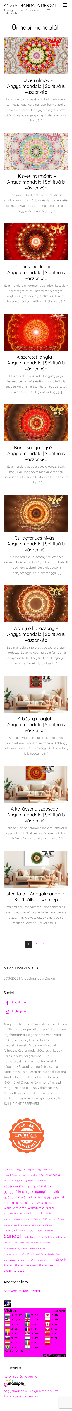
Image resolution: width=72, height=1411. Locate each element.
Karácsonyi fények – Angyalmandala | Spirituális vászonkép (36, 272)
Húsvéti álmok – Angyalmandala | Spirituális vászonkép (36, 86)
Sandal (12, 1236)
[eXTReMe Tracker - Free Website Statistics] (7, 1306)
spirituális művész (53, 1254)
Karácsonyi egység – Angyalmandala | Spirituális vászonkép (36, 453)
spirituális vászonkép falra (16, 1260)
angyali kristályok (25, 1169)
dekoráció (8, 1180)
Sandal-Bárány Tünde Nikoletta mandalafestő (45, 1237)
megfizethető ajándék (31, 1230)
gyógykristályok (39, 1186)
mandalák (11, 1230)
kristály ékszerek (15, 1202)
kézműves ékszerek (41, 1208)
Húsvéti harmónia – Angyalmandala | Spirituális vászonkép (36, 182)
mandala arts (43, 1213)
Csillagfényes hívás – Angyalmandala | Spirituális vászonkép (36, 543)
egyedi (19, 1180)
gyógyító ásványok (18, 1197)
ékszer (8, 1265)
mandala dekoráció (13, 1219)
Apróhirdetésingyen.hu (20, 1376)
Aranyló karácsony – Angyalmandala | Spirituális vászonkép (36, 634)
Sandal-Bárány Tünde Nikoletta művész (25, 1248)
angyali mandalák (45, 1169)
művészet (49, 1230)
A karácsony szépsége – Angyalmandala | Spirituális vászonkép (36, 814)
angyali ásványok (13, 1175)
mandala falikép (56, 1219)
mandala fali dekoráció (35, 1219)
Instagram (19, 1011)
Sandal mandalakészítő (16, 1254)
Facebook (18, 1002)
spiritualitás (37, 1254)
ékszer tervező (14, 1270)
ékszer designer (26, 1265)
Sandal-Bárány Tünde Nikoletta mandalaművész (27, 1242)
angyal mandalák (50, 1175)
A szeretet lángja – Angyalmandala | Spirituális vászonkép (36, 362)
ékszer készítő (49, 1265)
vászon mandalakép (40, 1260)
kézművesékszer (15, 1208)
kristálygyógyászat (49, 1197)
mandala (26, 1213)
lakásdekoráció (11, 1213)
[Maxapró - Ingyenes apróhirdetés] (36, 1383)
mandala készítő (11, 1225)
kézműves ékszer (41, 1202)
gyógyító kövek (47, 1192)
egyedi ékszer (14, 1186)
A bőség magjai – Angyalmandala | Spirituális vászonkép (36, 724)
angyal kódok (30, 1175)
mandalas (47, 1224)
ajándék (9, 1169)
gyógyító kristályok (18, 1192)
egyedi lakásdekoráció (35, 1180)
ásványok (58, 1259)
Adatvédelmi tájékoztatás (22, 1291)
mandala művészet (31, 1224)
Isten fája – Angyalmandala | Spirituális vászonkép (36, 896)
